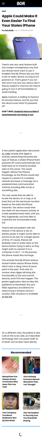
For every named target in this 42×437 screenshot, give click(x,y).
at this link (7, 297)
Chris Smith (9, 30)
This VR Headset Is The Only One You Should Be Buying (31, 417)
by (6, 154)
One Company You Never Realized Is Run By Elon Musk (9, 416)
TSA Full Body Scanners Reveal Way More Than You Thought (31, 380)
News (4, 11)
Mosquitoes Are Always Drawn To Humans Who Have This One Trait (10, 381)
